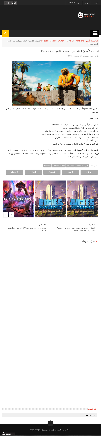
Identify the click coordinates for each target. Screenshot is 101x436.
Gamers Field (65, 430)
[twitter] (8, 3)
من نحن (87, 3)
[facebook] (5, 3)
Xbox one (80, 41)
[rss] (11, 3)
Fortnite (44, 41)
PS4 (72, 41)
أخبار (88, 41)
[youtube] (15, 3)
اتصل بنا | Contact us (74, 3)
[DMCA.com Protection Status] (8, 434)
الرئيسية (95, 3)
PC (67, 41)
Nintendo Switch (57, 41)
